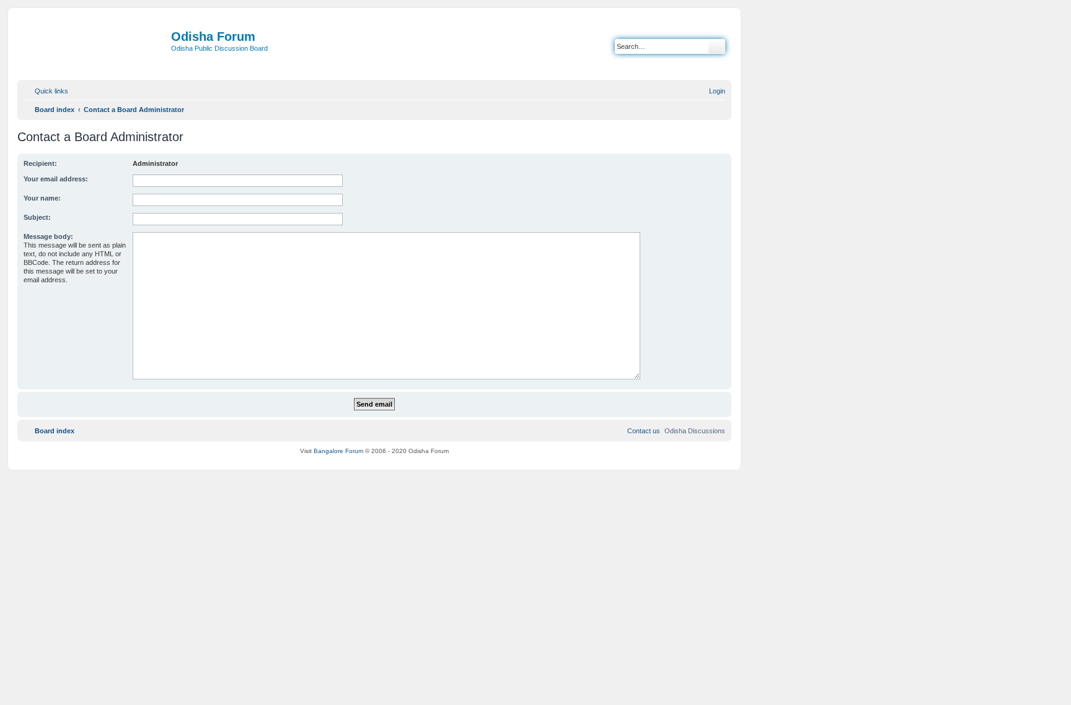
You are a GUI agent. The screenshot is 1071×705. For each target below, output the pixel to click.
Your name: (42, 198)
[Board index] (95, 47)
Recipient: (40, 163)
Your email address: (56, 179)
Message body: (48, 236)
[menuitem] (711, 91)
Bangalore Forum (338, 451)
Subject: (37, 217)
